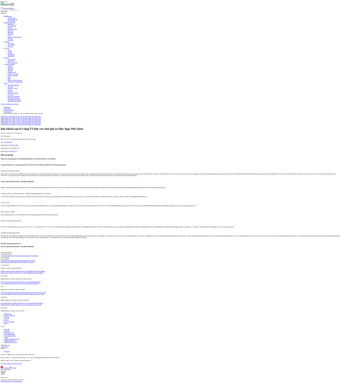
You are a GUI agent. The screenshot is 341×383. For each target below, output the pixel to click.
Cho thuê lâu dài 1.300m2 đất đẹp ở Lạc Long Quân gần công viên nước (21, 305)
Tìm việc (10, 46)
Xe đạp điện (11, 54)
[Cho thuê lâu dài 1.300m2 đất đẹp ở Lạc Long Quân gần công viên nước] (22, 303)
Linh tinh (10, 91)
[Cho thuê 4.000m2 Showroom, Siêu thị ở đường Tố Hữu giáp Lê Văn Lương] (23, 292)
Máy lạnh (10, 69)
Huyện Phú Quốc (9, 110)
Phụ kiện (10, 38)
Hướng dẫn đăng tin (10, 340)
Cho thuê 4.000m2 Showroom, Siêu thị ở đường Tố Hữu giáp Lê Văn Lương (22, 294)
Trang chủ (7, 107)
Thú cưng (10, 86)
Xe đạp (10, 53)
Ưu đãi (6, 337)
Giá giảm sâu (11, 18)
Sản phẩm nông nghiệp (14, 101)
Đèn (9, 78)
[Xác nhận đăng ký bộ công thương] (11, 363)
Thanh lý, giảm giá (13, 93)
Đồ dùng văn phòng (13, 98)
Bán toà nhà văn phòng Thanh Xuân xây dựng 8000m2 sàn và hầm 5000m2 (22, 273)
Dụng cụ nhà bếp (12, 75)
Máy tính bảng (12, 26)
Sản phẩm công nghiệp (14, 99)
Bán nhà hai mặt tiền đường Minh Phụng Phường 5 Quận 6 (17, 262)
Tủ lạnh (10, 66)
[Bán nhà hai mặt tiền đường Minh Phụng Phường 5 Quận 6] (18, 260)
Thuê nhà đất (11, 21)
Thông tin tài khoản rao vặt (11, 339)
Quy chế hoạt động (9, 334)
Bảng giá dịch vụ (9, 332)
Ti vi (9, 35)
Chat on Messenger (16, 381)
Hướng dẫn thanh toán (10, 342)
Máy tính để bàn (12, 29)
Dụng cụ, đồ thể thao (14, 96)
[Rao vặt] (7, 6)
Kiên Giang (7, 108)
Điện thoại (11, 24)
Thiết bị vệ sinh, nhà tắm (15, 80)
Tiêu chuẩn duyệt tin (10, 336)
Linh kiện (10, 40)
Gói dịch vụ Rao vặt (8, 8)
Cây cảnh (10, 94)
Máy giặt (10, 67)
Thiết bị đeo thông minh (14, 37)
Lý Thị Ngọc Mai (13, 145)
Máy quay (10, 32)
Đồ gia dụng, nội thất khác (15, 82)
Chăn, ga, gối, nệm (13, 74)
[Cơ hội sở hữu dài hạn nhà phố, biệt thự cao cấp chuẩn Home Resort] (21, 282)
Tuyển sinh (11, 43)
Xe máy (10, 51)
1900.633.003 (5, 347)
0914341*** (13, 151)
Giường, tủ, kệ (12, 72)
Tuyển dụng (11, 45)
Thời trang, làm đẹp (13, 85)
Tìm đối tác (11, 61)
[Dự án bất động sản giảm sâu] (9, 104)
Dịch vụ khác (11, 59)
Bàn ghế (10, 70)
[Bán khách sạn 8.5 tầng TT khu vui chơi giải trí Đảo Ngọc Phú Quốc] (21, 116)
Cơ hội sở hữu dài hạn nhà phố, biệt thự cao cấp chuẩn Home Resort (20, 283)
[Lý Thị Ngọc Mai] (6, 142)
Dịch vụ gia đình (12, 62)
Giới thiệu (7, 329)
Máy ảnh (10, 30)
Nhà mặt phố (8, 112)
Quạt (9, 77)
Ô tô (9, 50)
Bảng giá (6, 331)
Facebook (7, 351)
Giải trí (10, 90)
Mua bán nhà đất (12, 19)
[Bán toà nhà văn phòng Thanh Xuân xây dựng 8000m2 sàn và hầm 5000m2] (23, 271)
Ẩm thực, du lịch (12, 88)
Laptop (10, 27)
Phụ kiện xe (11, 56)
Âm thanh (10, 34)
